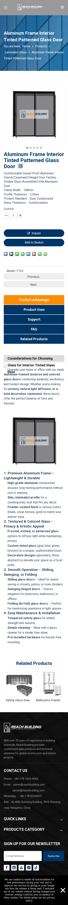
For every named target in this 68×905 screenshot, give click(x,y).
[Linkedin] (14, 868)
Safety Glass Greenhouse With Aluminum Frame (19, 700)
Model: (11, 271)
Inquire (36, 233)
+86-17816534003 (30, 796)
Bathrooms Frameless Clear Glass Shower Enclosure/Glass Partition (49, 700)
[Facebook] (6, 868)
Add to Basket (34, 242)
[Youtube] (21, 868)
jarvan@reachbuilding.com (29, 790)
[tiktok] (36, 868)
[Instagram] (29, 868)
